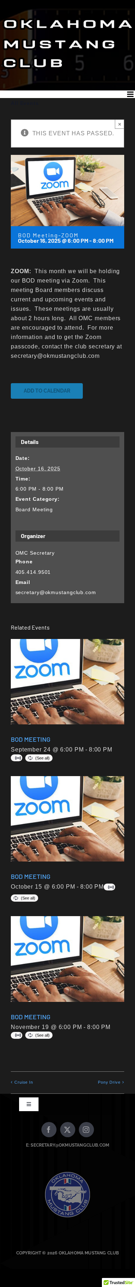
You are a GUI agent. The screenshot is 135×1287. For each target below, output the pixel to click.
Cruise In (23, 1082)
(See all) (42, 758)
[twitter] (67, 1129)
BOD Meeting (30, 739)
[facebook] (49, 1129)
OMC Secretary (35, 553)
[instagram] (86, 1129)
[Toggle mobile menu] (131, 94)
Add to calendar (47, 391)
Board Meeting (34, 509)
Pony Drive (109, 1082)
